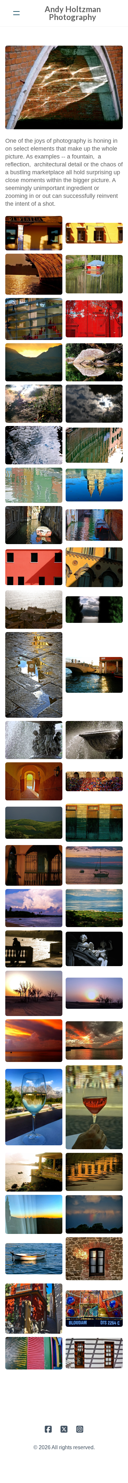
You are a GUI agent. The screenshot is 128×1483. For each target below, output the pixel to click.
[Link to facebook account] (48, 1429)
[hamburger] (16, 13)
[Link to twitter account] (64, 1429)
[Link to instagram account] (80, 1429)
